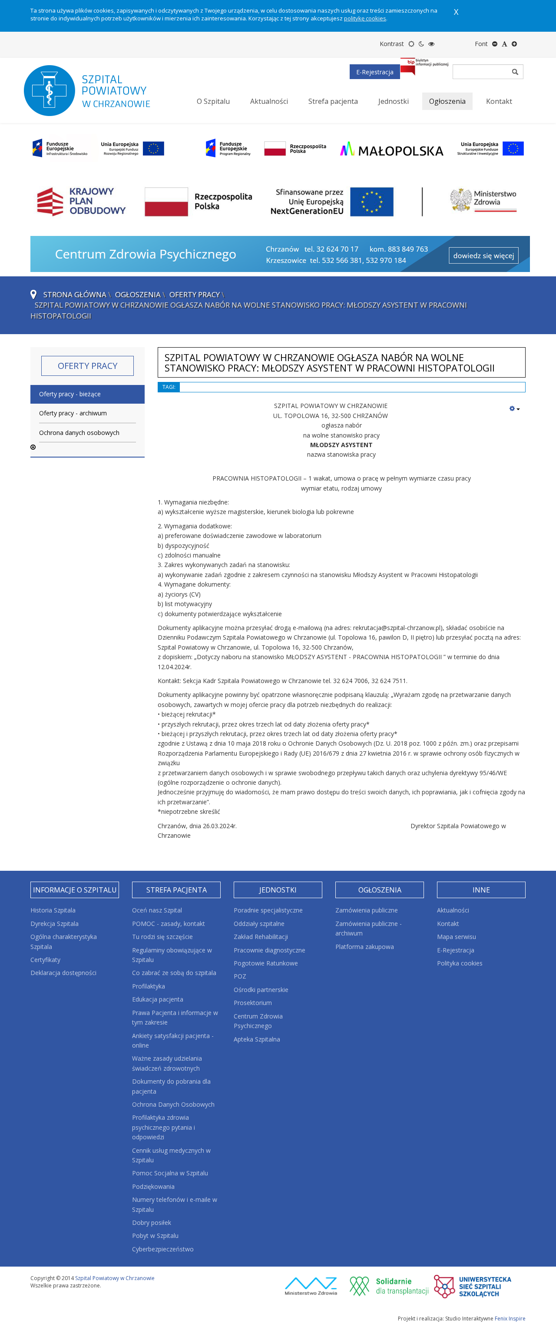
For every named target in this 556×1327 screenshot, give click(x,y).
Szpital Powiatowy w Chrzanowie (115, 1278)
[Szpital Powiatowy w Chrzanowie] (95, 90)
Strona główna (74, 294)
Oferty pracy (194, 294)
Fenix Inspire (510, 1318)
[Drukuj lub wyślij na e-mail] (515, 408)
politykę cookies (365, 18)
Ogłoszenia (138, 294)
